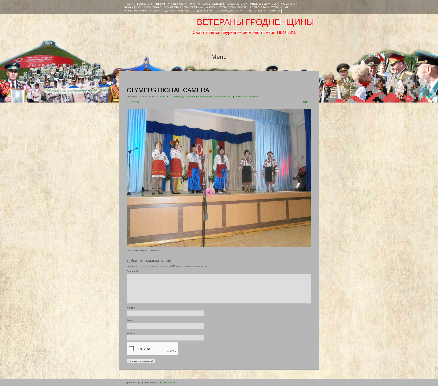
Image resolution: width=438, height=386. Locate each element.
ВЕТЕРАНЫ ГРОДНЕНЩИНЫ (255, 22)
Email (130, 320)
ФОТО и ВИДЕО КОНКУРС (148, 7)
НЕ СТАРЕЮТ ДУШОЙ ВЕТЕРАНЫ (265, 7)
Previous (133, 101)
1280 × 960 (160, 96)
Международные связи (228, 11)
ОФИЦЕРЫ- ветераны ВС (263, 4)
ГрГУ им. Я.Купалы (164, 382)
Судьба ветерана (237, 4)
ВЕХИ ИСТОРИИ (145, 4)
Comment (132, 271)
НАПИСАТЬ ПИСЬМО (255, 11)
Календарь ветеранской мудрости (226, 7)
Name (130, 307)
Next (307, 101)
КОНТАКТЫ (274, 11)
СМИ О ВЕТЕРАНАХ (193, 7)
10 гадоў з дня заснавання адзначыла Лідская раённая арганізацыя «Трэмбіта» (214, 96)
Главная (129, 4)
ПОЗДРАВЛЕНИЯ (172, 7)
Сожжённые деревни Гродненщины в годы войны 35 (181, 11)
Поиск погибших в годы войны (207, 4)
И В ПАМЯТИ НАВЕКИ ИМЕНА (171, 4)
